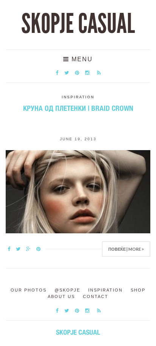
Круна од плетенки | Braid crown (78, 108)
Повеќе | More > (126, 249)
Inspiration (78, 97)
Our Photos (29, 290)
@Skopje (67, 290)
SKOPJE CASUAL (78, 24)
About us (61, 296)
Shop (138, 290)
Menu (81, 59)
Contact (95, 296)
